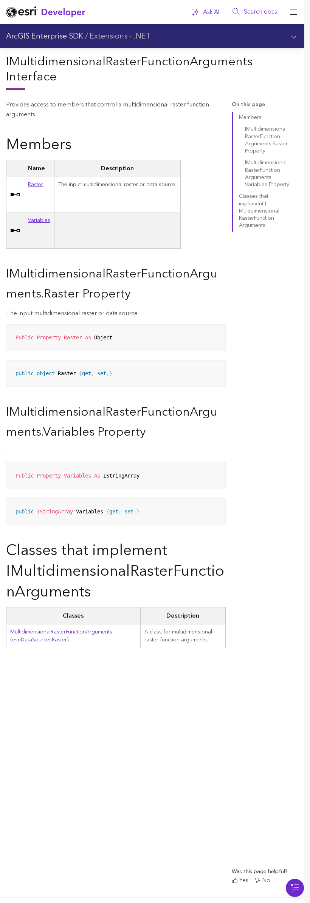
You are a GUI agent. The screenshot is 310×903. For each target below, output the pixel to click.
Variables (39, 220)
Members (250, 117)
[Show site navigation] (293, 12)
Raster (35, 184)
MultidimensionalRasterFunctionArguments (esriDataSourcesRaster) (61, 635)
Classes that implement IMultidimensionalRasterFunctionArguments (259, 211)
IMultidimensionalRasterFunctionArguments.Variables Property (267, 173)
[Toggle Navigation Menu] (295, 888)
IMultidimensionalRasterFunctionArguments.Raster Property (266, 140)
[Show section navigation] (293, 36)
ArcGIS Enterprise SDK (44, 36)
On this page (248, 105)
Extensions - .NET (120, 36)
